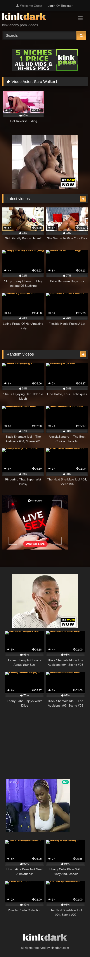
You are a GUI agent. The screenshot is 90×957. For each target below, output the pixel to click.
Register (67, 5)
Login (51, 5)
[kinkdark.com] (37, 17)
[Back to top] (76, 944)
